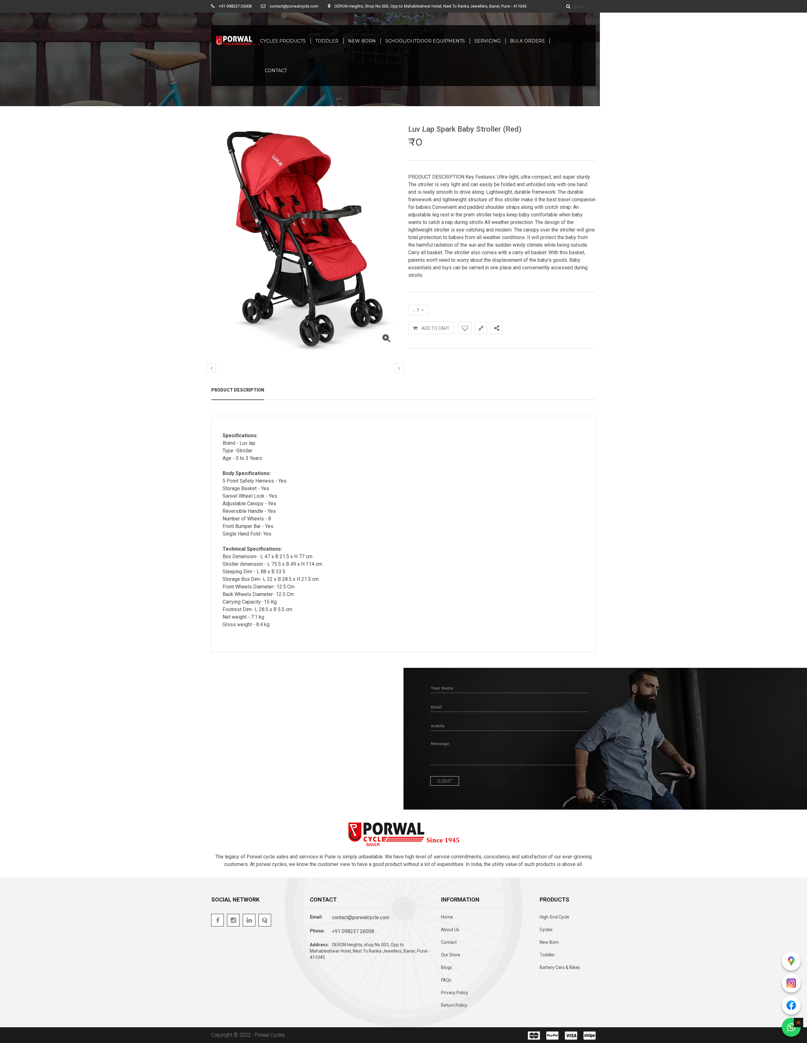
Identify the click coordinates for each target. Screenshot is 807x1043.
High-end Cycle (554, 917)
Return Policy (454, 1005)
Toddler (327, 41)
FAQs (446, 980)
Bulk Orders (527, 41)
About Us (450, 929)
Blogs (446, 967)
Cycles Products (283, 41)
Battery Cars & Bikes (560, 967)
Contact (449, 942)
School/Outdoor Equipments (425, 41)
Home (447, 917)
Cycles (546, 929)
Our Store (450, 954)
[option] (305, 238)
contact (276, 70)
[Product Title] (386, 339)
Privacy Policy (454, 992)
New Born (362, 41)
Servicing (487, 41)
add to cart (435, 328)
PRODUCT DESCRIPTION (237, 390)
